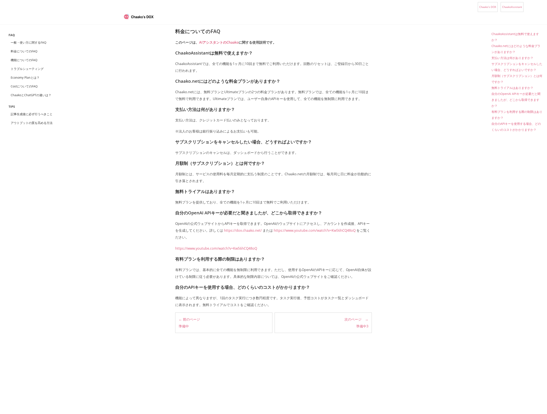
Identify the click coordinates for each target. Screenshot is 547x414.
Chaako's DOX (487, 7)
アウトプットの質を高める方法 (33, 123)
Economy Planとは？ (25, 77)
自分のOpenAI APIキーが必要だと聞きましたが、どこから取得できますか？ (515, 100)
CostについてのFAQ (24, 86)
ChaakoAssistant (512, 7)
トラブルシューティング (27, 69)
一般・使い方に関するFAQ (28, 42)
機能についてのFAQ (24, 60)
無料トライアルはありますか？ (512, 88)
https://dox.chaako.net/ (243, 230)
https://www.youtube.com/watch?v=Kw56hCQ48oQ (315, 230)
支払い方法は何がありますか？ (512, 58)
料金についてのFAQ (24, 51)
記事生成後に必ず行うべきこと (32, 114)
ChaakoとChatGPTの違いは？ (31, 95)
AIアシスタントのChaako (219, 42)
